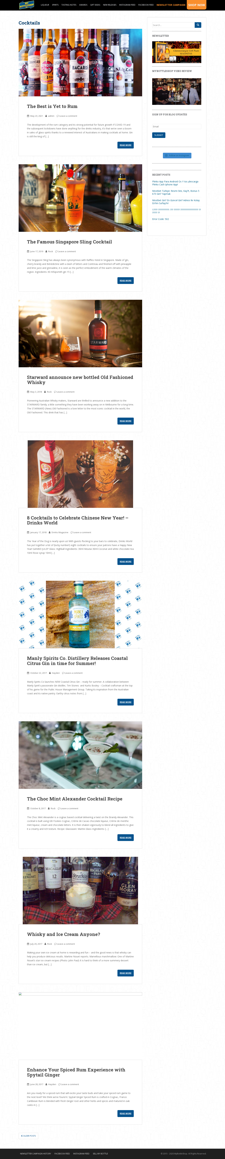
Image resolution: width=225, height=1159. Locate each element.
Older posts (29, 1135)
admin (51, 115)
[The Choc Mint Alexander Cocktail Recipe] (80, 755)
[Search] (198, 25)
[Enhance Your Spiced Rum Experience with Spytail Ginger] (80, 1026)
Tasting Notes (68, 4)
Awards (83, 4)
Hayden (56, 672)
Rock (50, 251)
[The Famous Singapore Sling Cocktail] (80, 198)
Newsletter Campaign (171, 4)
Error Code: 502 (160, 219)
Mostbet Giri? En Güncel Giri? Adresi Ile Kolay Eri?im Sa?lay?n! (176, 202)
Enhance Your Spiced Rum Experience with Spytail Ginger (76, 1072)
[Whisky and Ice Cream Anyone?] (80, 890)
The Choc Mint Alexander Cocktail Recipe (74, 799)
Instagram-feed (127, 4)
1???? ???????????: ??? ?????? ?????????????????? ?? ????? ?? (176, 211)
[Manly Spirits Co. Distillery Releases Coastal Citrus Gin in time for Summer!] (80, 614)
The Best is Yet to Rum (52, 106)
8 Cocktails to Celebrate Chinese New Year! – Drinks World (77, 520)
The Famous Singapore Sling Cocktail (69, 242)
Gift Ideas (95, 4)
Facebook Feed (146, 4)
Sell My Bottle (100, 1153)
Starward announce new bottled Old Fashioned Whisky (80, 379)
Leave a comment (68, 115)
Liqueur (45, 4)
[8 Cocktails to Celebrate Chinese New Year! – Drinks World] (80, 474)
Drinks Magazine (60, 532)
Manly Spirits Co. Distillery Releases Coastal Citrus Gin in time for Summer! (77, 660)
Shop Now (196, 5)
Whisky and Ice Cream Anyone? (63, 934)
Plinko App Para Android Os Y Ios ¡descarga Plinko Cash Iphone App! (175, 183)
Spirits (55, 4)
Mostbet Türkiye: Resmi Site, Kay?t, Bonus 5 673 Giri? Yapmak (175, 192)
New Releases (109, 4)
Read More (125, 145)
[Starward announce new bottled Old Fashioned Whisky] (80, 333)
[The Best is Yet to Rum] (80, 62)
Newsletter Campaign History (35, 1153)
